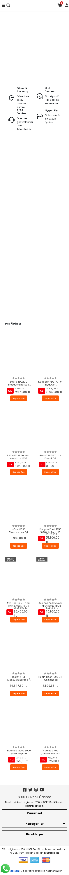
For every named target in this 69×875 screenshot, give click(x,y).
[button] (5, 47)
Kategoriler (35, 824)
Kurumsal (34, 813)
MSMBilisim (51, 853)
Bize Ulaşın (34, 834)
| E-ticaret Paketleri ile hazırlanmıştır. (34, 871)
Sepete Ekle (19, 398)
